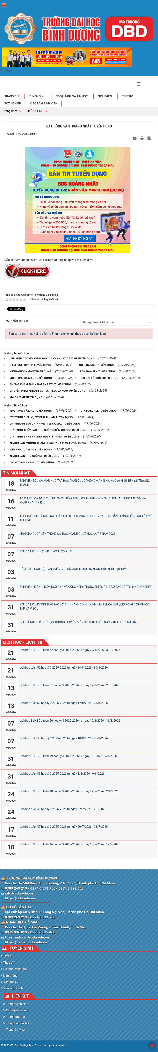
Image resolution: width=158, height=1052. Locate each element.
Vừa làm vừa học (14, 988)
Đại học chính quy (14, 969)
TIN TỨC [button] (128, 96)
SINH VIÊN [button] (105, 96)
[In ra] (142, 138)
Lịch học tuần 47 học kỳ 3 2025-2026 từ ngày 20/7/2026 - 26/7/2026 (64, 826)
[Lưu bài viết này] (150, 138)
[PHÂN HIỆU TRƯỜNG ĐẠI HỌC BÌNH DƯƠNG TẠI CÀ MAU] (79, 28)
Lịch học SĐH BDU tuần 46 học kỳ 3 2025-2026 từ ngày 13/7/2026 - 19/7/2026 (70, 844)
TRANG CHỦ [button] (12, 96)
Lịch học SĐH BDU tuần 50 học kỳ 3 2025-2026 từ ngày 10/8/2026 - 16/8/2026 (70, 720)
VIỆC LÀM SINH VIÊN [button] (43, 103)
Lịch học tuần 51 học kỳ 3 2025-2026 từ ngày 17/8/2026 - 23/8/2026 (64, 703)
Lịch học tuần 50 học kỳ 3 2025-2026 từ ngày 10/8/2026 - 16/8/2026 (64, 738)
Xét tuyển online (16, 1010)
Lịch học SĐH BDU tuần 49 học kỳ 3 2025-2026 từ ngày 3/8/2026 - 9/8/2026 (68, 756)
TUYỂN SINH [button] (37, 96)
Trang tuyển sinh (16, 1004)
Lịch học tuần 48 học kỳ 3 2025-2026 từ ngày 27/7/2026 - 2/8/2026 (63, 809)
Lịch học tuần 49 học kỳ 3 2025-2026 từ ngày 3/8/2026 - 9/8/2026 (62, 773)
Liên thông (9, 975)
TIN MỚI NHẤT (16, 473)
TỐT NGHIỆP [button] (13, 103)
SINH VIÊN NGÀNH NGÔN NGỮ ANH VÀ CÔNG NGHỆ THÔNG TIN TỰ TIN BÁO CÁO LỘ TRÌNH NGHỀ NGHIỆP (86, 586)
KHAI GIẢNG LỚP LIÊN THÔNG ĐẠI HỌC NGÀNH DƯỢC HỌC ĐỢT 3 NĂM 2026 (67, 533)
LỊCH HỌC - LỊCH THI (22, 642)
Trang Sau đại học (17, 1023)
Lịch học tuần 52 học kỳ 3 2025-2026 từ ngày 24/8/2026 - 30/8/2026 (64, 667)
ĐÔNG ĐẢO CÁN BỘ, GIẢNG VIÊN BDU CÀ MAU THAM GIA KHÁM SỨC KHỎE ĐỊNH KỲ (73, 569)
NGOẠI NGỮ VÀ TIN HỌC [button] (72, 96)
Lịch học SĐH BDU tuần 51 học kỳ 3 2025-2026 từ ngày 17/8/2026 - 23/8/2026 (70, 685)
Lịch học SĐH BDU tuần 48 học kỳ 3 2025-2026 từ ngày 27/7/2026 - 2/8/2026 (69, 791)
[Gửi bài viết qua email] (135, 138)
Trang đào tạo (15, 1017)
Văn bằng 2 (10, 982)
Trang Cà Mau (15, 1029)
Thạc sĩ (7, 962)
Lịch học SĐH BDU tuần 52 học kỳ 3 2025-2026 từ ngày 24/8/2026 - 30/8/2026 (70, 650)
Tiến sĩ (7, 956)
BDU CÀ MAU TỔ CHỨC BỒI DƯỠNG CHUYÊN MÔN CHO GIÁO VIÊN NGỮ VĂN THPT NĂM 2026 (79, 622)
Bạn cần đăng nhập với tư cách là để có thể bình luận (57, 333)
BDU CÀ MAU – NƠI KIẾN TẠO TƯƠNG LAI (46, 551)
